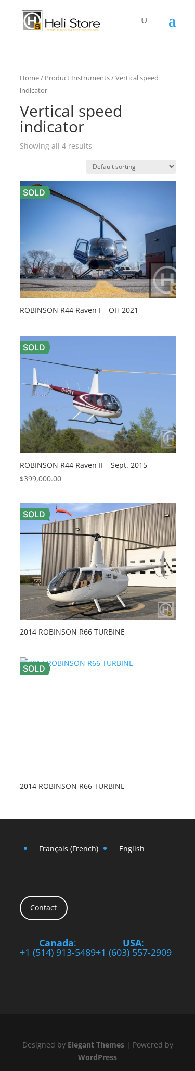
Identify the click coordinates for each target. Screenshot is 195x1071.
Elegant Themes (96, 1045)
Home (29, 77)
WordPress (97, 1057)
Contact (43, 907)
